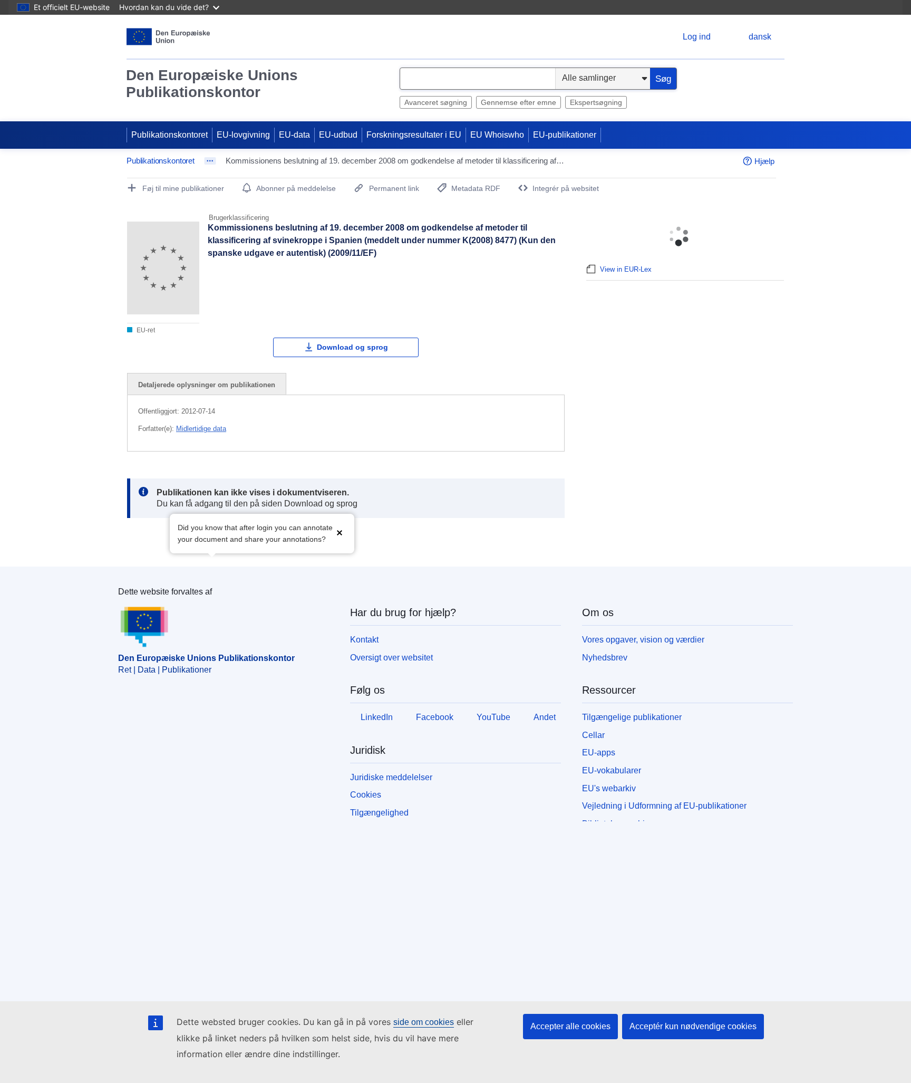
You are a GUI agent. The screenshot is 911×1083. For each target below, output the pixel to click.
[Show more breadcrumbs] (210, 161)
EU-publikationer (564, 134)
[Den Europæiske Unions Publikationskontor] (168, 37)
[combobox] (477, 78)
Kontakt (364, 639)
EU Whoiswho (497, 134)
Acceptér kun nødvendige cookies (693, 1026)
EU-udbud (338, 134)
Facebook (434, 717)
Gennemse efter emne (518, 102)
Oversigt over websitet (391, 657)
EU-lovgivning (243, 134)
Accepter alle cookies (570, 1026)
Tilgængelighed (379, 812)
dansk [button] (760, 36)
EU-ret (145, 330)
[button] (339, 532)
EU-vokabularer (611, 770)
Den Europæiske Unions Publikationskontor (212, 83)
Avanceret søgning (435, 102)
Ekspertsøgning (596, 102)
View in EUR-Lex (626, 269)
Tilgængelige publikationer (632, 717)
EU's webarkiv (609, 788)
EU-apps (598, 752)
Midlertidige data (201, 429)
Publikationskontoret (169, 134)
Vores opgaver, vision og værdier (643, 639)
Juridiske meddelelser (391, 777)
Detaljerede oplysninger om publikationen (206, 385)
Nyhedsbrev (604, 657)
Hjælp (764, 161)
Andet (545, 717)
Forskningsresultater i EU (413, 134)
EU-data (294, 134)
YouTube (493, 717)
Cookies (365, 794)
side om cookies (423, 1022)
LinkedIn (377, 717)
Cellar (593, 735)
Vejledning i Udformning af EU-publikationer (664, 805)
